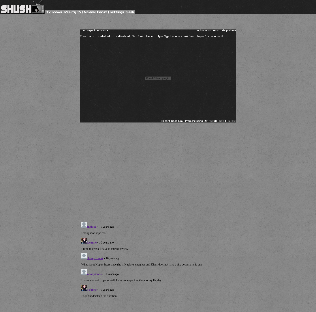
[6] (234, 121)
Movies (89, 12)
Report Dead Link (172, 121)
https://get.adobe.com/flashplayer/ (180, 36)
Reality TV (72, 12)
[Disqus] (158, 141)
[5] (230, 121)
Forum (102, 12)
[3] (220, 121)
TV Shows (54, 12)
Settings (117, 12)
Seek (130, 12)
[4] (225, 121)
